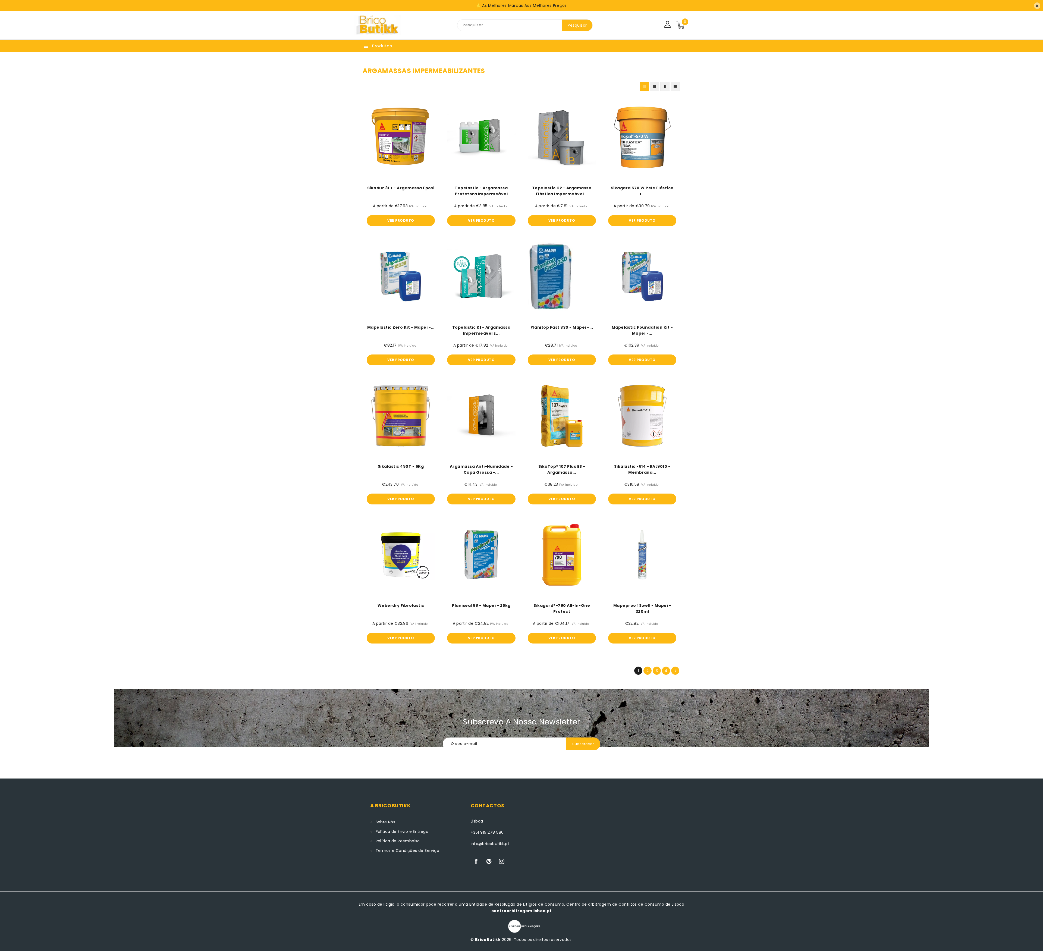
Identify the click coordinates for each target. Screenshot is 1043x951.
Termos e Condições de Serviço (407, 850)
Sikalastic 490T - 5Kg (401, 466)
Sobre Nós (385, 822)
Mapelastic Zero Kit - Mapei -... (401, 327)
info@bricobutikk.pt (490, 843)
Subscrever (583, 743)
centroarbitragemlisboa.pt (521, 911)
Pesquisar (577, 25)
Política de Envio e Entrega (402, 831)
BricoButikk (488, 939)
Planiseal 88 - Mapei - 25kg (481, 605)
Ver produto (400, 220)
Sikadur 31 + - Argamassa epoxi (401, 188)
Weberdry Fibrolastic (401, 605)
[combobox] (509, 25)
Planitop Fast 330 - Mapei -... (561, 327)
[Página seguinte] (675, 671)
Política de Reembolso (398, 841)
